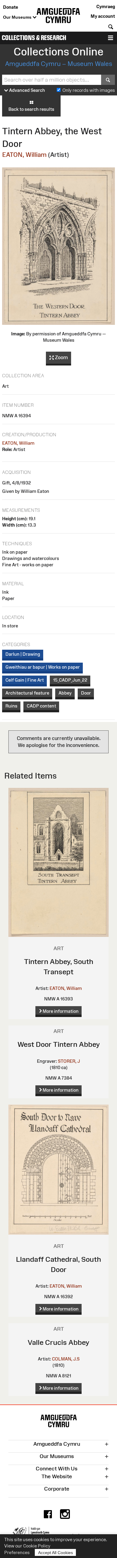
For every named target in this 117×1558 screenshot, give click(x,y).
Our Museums (18, 17)
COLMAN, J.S (66, 1358)
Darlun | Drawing (22, 654)
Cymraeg (105, 6)
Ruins (11, 705)
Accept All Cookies (55, 1552)
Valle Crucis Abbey (58, 1342)
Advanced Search (26, 90)
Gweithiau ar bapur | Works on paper (42, 667)
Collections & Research (34, 38)
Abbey (65, 692)
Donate (10, 7)
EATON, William (24, 154)
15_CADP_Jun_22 (70, 680)
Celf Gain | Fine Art (24, 680)
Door (86, 692)
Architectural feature (27, 692)
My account (103, 16)
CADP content (41, 705)
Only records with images (88, 90)
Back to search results (31, 109)
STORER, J (69, 1061)
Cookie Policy (36, 1545)
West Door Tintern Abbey (58, 1044)
